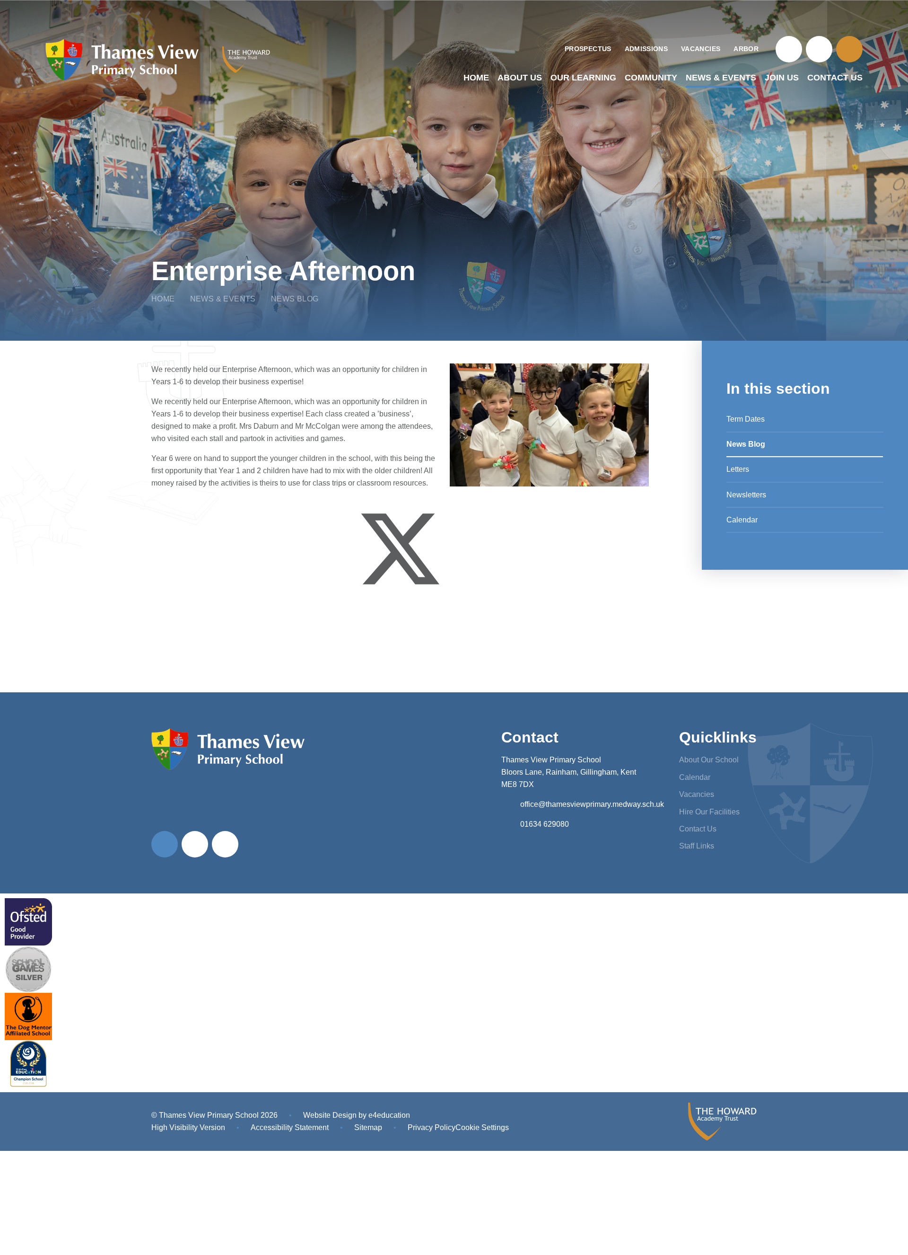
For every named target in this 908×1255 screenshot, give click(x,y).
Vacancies (696, 794)
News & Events (223, 299)
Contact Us (697, 829)
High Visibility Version (188, 1127)
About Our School (709, 760)
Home (163, 299)
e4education (389, 1115)
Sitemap (368, 1127)
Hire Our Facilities (709, 812)
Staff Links (696, 846)
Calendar (694, 777)
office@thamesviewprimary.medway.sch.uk (592, 804)
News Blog (295, 299)
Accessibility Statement (290, 1127)
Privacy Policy (431, 1127)
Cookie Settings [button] (482, 1127)
